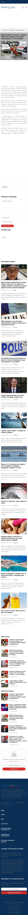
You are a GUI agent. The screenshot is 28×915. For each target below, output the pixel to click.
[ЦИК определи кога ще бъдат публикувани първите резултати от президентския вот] (14, 311)
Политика (15, 327)
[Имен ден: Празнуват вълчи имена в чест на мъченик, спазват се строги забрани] (4, 674)
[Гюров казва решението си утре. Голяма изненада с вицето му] (14, 385)
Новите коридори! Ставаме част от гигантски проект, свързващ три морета (13, 575)
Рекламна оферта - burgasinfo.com (14, 908)
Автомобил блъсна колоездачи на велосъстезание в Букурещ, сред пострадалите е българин (13, 359)
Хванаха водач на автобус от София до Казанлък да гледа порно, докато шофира (11, 538)
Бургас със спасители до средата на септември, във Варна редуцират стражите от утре (13, 465)
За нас (3, 814)
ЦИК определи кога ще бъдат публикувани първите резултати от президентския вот (13, 322)
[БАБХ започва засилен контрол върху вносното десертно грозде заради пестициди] (4, 653)
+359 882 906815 (19, 802)
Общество (16, 59)
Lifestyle (14, 290)
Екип (2, 819)
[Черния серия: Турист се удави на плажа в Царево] (14, 420)
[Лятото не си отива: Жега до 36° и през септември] (14, 600)
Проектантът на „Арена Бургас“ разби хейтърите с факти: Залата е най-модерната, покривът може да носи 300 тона (18, 739)
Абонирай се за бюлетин (14, 892)
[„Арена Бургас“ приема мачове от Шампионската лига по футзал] (4, 683)
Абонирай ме (14, 769)
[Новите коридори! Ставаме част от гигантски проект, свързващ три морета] (14, 563)
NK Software (15, 903)
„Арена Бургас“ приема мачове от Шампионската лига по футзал (18, 682)
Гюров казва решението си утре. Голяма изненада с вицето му (12, 396)
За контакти (4, 823)
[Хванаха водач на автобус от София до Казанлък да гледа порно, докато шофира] (14, 526)
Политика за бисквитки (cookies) (14, 912)
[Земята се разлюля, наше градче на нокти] (14, 491)
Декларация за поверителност (14, 910)
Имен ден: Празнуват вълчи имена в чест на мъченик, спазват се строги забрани (17, 673)
